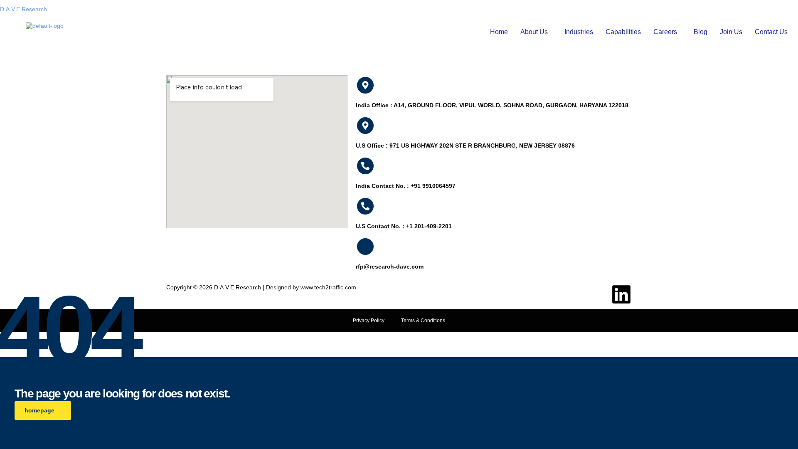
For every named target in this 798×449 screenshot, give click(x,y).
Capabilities (623, 31)
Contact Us (771, 31)
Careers (665, 31)
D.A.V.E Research (23, 9)
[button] (536, 32)
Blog (700, 31)
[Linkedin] (621, 294)
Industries (578, 31)
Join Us (731, 31)
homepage (39, 410)
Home (499, 31)
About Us (534, 31)
